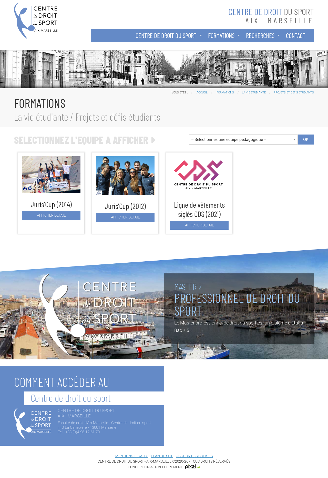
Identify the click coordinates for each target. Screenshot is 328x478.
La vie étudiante (254, 92)
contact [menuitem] (295, 35)
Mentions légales (131, 456)
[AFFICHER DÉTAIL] (51, 177)
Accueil (202, 92)
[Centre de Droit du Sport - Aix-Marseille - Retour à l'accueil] (36, 20)
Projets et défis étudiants (294, 92)
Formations (225, 92)
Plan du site (162, 456)
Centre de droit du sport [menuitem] (166, 35)
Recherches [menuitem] (260, 35)
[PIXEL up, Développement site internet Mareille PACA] (192, 467)
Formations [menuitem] (221, 35)
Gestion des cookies (194, 456)
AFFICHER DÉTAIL (51, 215)
